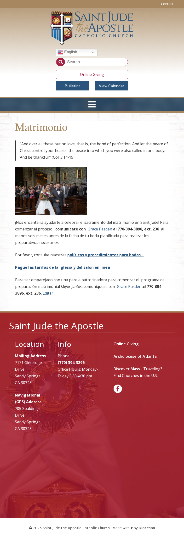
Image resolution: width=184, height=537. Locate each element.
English (70, 52)
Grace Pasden (100, 229)
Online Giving (92, 74)
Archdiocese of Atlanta (135, 356)
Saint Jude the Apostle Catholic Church (76, 527)
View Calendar (111, 86)
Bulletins (72, 86)
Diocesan (147, 527)
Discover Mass (127, 368)
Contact (167, 3)
